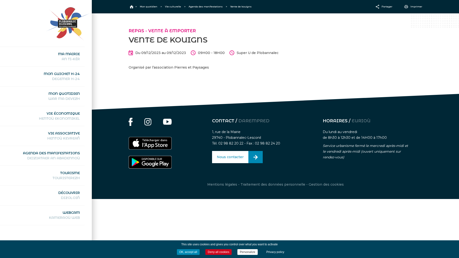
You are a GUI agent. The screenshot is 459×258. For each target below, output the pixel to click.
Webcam (64, 215)
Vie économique (59, 116)
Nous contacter (230, 157)
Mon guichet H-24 (62, 76)
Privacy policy (275, 252)
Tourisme (66, 175)
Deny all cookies (218, 252)
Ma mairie (69, 56)
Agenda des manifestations (51, 155)
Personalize (247, 252)
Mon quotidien (64, 96)
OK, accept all (188, 252)
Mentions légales (222, 184)
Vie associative (63, 135)
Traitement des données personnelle (272, 184)
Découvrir (69, 195)
